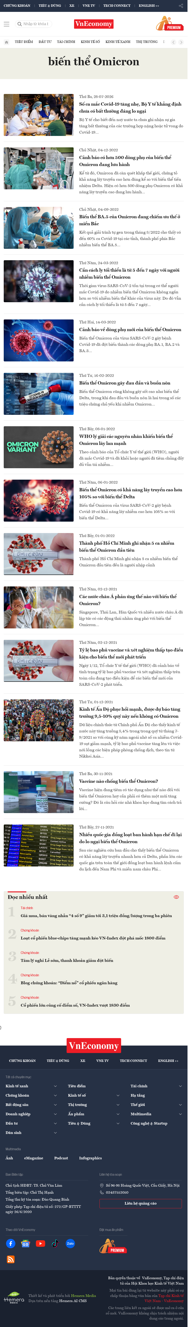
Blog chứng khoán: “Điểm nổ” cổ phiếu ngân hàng (69, 983)
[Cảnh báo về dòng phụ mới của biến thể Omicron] (39, 340)
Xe (71, 5)
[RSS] (11, 1259)
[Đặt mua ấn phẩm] (170, 23)
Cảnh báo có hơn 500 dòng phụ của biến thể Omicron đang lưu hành (125, 161)
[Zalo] (70, 1243)
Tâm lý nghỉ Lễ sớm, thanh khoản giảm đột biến (67, 961)
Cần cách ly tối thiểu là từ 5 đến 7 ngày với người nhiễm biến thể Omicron (129, 274)
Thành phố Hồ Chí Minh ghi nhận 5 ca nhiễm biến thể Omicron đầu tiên (126, 547)
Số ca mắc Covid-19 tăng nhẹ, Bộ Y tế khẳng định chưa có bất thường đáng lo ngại (130, 108)
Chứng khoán (17, 5)
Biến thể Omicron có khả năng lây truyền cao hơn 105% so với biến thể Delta (130, 493)
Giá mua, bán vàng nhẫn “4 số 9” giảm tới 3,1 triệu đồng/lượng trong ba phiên (96, 916)
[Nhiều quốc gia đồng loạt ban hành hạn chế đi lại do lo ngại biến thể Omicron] (39, 845)
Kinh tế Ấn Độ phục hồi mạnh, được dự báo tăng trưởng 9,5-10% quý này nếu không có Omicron (129, 713)
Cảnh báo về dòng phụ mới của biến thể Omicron (130, 330)
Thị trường (146, 42)
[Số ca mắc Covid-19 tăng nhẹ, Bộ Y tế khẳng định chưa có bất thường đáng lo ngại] (39, 115)
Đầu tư (45, 42)
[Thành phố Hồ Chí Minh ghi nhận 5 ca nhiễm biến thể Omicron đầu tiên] (39, 554)
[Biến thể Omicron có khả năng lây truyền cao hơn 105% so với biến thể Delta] (39, 501)
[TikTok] (55, 1243)
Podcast (61, 1158)
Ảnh (9, 1158)
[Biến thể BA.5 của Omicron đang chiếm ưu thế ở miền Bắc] (39, 228)
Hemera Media (83, 1296)
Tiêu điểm (24, 42)
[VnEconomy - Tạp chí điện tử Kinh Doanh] (94, 1045)
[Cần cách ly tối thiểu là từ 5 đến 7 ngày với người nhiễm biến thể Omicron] (39, 281)
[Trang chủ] (6, 42)
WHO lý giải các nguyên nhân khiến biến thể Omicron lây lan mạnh (126, 440)
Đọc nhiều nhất (28, 897)
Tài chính (66, 42)
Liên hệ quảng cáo (141, 1204)
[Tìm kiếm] (20, 24)
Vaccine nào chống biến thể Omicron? (118, 781)
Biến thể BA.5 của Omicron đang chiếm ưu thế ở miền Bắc (129, 220)
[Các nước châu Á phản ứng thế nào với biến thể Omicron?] (39, 607)
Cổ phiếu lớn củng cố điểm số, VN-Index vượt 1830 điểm (75, 1005)
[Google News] (25, 1243)
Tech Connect (116, 5)
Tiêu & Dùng (50, 5)
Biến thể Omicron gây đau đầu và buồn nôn (124, 383)
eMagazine (33, 1158)
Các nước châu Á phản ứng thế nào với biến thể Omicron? (128, 600)
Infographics (90, 1158)
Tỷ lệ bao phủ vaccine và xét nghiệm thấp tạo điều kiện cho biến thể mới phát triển (131, 654)
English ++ (149, 5)
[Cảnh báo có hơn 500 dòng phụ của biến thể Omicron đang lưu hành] (39, 168)
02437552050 (117, 1193)
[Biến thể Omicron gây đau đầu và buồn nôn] (39, 394)
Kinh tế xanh (118, 42)
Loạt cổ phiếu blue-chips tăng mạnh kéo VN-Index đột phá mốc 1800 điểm (93, 938)
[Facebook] (11, 1243)
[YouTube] (40, 1243)
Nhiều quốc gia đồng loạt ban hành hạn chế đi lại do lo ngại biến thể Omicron (130, 838)
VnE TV (89, 5)
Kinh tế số (90, 42)
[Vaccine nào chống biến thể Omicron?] (39, 792)
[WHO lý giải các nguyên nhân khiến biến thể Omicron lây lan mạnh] (39, 447)
